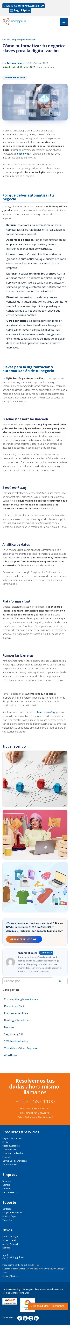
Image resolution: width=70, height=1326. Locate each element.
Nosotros (6, 1181)
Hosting (6, 1142)
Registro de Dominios (12, 1138)
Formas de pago (10, 1236)
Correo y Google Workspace (21, 999)
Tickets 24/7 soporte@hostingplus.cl (35, 1117)
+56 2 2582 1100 (35, 1101)
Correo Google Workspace (14, 1160)
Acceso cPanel (9, 1240)
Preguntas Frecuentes (12, 1212)
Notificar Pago (9, 1216)
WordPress (11, 1055)
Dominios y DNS (14, 1006)
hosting (51, 712)
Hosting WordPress (11, 1145)
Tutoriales (7, 1220)
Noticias (9, 1027)
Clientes (6, 1184)
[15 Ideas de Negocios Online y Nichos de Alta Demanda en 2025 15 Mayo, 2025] (35, 887)
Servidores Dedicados (12, 1153)
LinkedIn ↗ (46, 952)
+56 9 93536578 (41, 1112)
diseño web (22, 153)
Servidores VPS (9, 1149)
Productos (7, 1157)
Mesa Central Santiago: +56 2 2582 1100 (20, 1265)
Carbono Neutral (10, 1192)
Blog (14, 39)
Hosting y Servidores (16, 1020)
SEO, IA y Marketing (16, 1041)
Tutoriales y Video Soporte (20, 1048)
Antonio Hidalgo (16, 63)
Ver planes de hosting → (24, 939)
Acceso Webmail (10, 1244)
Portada (6, 39)
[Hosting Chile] (17, 21)
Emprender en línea (27, 39)
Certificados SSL (9, 1164)
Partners (6, 1188)
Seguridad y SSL (13, 1034)
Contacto (6, 1208)
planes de (41, 712)
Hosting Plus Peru (10, 1276)
